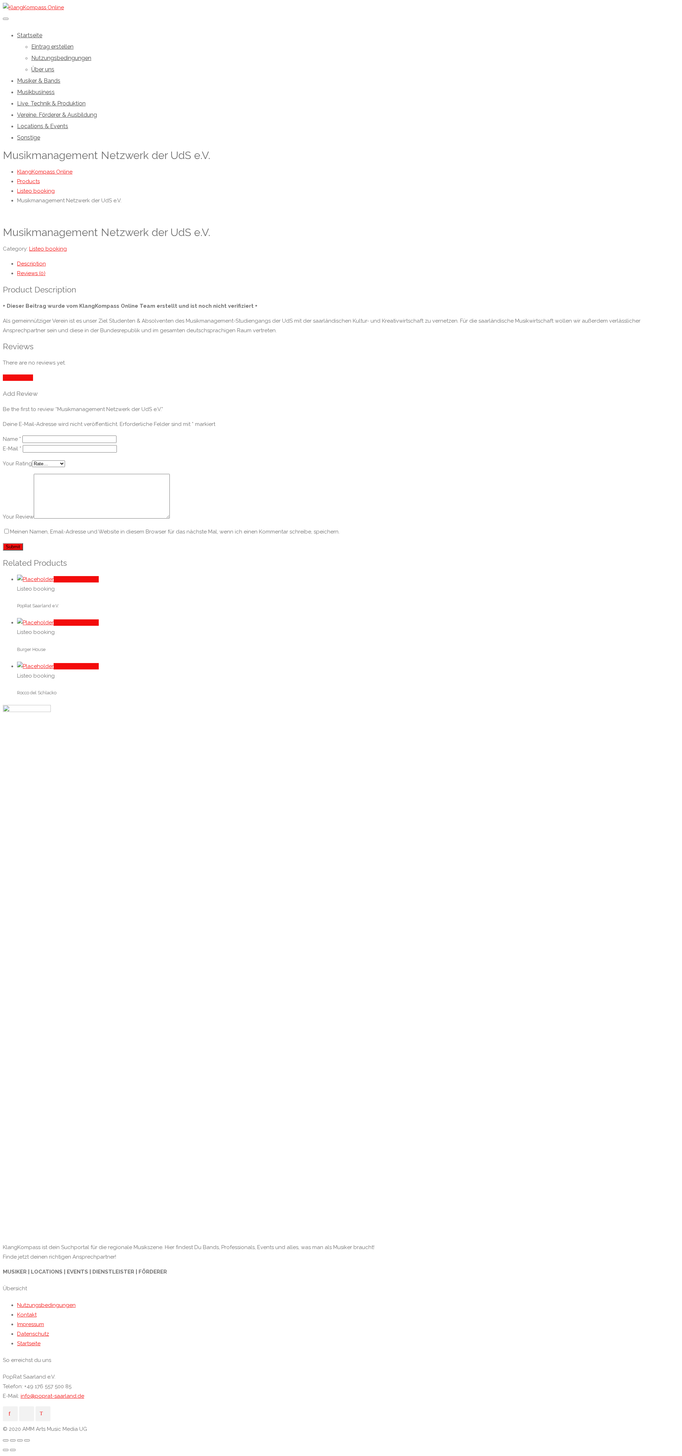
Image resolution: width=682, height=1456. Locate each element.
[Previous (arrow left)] (6, 1450)
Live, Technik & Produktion (51, 103)
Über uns (42, 69)
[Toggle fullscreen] (20, 1440)
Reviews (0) (31, 273)
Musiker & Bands (38, 80)
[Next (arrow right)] (13, 1450)
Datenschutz (33, 1334)
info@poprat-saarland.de (52, 1396)
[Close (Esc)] (6, 1440)
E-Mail (12, 448)
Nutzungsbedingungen (61, 58)
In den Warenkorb (76, 579)
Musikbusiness (36, 92)
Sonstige (28, 137)
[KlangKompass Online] (33, 7)
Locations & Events (42, 126)
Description (31, 264)
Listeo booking (48, 249)
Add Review (18, 377)
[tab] (348, 264)
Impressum (30, 1324)
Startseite (29, 35)
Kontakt (27, 1315)
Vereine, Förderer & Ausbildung (57, 114)
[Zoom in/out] (27, 1440)
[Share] (13, 1440)
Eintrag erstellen (52, 46)
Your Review (18, 517)
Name (12, 439)
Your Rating (17, 463)
